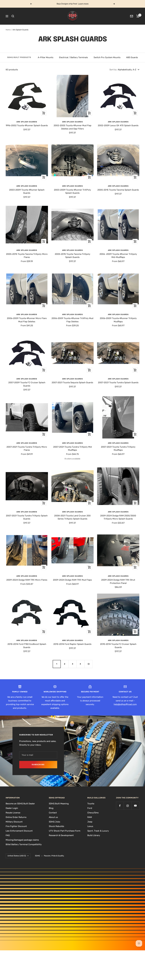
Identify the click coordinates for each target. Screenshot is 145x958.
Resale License (13, 812)
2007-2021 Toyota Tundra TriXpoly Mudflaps (118, 448)
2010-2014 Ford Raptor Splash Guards (72, 644)
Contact (53, 812)
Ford (89, 808)
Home (8, 30)
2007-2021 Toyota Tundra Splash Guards (118, 382)
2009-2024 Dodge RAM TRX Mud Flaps (72, 580)
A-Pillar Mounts (45, 57)
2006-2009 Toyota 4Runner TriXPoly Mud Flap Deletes (72, 320)
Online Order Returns (16, 817)
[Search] (13, 16)
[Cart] (137, 16)
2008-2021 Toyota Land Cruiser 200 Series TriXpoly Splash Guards (72, 517)
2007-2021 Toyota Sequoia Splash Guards (72, 382)
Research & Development (61, 835)
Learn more (83, 4)
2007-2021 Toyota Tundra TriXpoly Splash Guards (27, 517)
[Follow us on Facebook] (120, 806)
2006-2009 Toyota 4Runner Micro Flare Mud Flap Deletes (27, 320)
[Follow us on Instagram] (128, 806)
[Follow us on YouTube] (135, 806)
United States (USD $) (17, 856)
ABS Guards (132, 57)
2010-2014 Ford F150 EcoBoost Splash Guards (27, 646)
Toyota (90, 803)
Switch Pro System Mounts (107, 57)
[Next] (88, 664)
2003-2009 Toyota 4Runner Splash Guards (26, 191)
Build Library (93, 835)
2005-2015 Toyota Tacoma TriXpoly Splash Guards (72, 256)
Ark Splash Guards (26, 122)
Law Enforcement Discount (19, 831)
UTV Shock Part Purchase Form (64, 831)
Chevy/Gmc (93, 812)
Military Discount (14, 821)
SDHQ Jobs (54, 821)
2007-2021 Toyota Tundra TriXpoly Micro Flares (27, 448)
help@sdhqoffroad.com (125, 704)
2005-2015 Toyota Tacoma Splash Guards (118, 190)
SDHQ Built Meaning (59, 803)
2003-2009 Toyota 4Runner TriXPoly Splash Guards (72, 191)
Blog (51, 808)
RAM (89, 817)
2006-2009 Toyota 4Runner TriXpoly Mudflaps (118, 320)
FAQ (8, 835)
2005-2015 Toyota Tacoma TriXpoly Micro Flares (27, 256)
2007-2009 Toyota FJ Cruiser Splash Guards (26, 384)
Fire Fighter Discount (16, 826)
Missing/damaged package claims (22, 840)
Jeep (89, 821)
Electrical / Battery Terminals (73, 57)
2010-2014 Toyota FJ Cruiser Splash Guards (118, 646)
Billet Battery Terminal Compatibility (24, 844)
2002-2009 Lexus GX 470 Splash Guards (118, 125)
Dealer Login (12, 808)
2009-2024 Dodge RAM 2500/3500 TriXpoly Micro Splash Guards (118, 517)
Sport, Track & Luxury (98, 831)
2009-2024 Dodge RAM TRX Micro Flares (26, 580)
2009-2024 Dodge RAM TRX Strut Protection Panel (118, 581)
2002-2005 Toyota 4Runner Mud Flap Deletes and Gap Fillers (72, 127)
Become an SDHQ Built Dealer (20, 803)
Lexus (90, 826)
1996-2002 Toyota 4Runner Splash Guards (27, 125)
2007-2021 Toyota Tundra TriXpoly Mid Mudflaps (72, 448)
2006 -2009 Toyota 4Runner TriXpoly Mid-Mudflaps (118, 256)
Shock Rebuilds (56, 826)
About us (53, 817)
